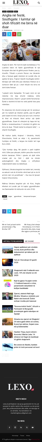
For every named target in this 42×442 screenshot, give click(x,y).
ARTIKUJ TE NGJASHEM (12, 241)
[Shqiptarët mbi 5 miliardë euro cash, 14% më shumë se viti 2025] (7, 273)
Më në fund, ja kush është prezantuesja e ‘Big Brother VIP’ (11, 227)
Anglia (10, 196)
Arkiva (28, 435)
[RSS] (21, 427)
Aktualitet (16, 8)
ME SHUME (29, 241)
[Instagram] (15, 427)
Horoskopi (15, 435)
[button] (3, 3)
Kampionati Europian (30, 196)
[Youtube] (32, 427)
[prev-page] (3, 355)
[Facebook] (4, 34)
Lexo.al (5, 199)
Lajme (10, 8)
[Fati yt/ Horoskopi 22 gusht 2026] (7, 262)
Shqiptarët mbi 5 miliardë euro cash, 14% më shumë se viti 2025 (26, 272)
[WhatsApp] (19, 34)
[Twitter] (9, 34)
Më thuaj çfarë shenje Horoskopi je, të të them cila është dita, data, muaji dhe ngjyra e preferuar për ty (30, 229)
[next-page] (7, 355)
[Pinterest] (14, 34)
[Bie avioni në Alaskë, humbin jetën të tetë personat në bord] (7, 347)
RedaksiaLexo (8, 30)
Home (4, 8)
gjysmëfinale (17, 196)
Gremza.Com (36, 439)
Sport (16, 11)
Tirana (22, 435)
